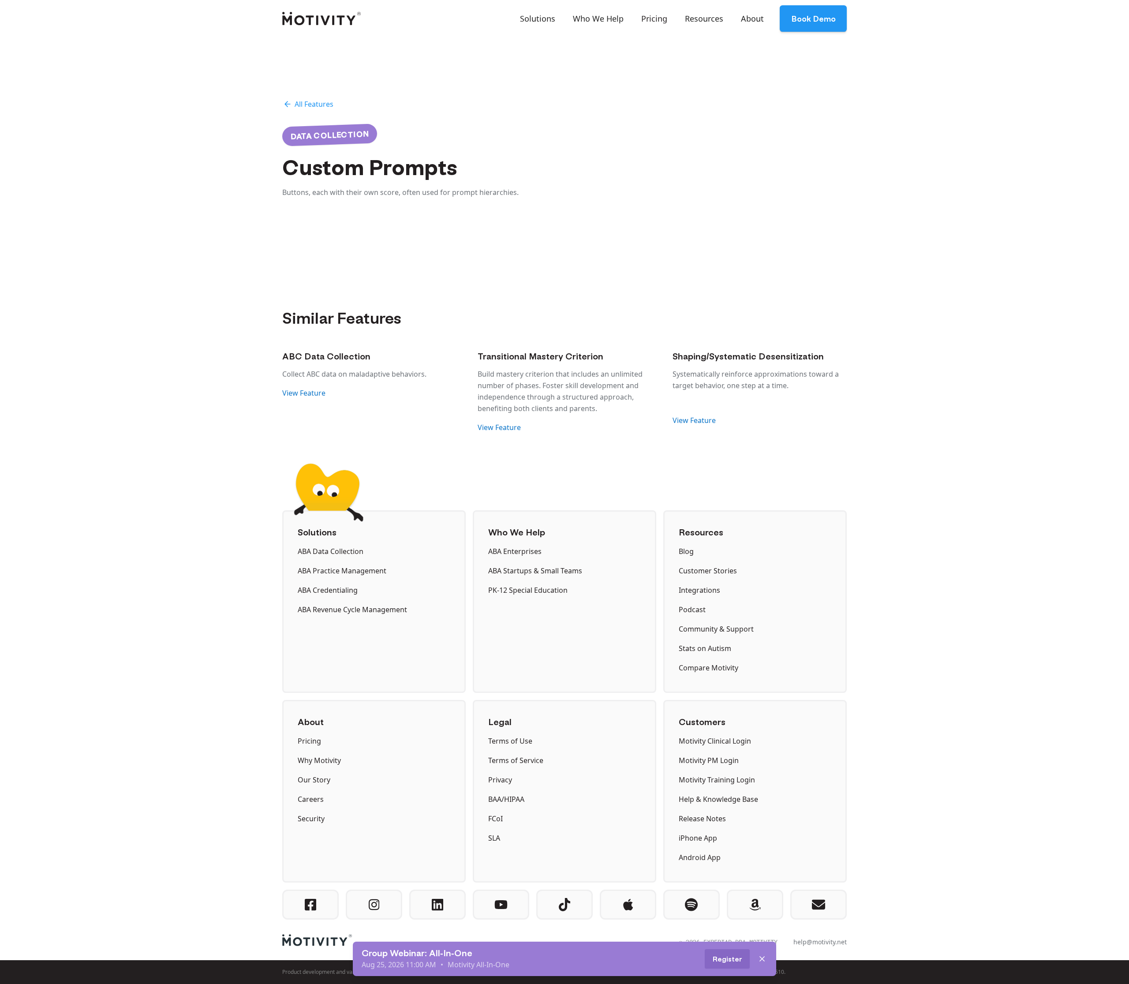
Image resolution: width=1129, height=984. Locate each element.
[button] (537, 18)
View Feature (303, 393)
